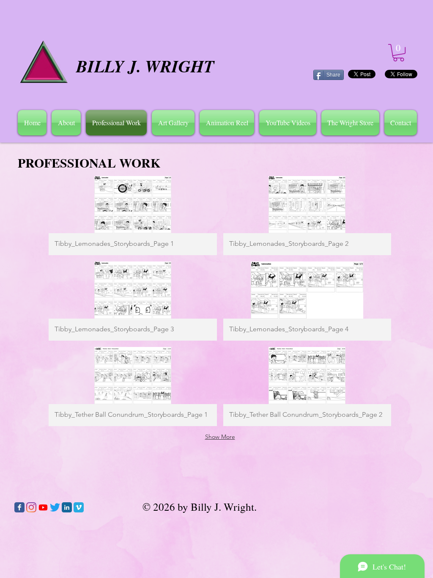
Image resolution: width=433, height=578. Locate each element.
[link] (398, 52)
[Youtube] (43, 507)
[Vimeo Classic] (79, 507)
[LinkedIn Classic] (67, 507)
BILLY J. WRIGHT (145, 66)
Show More (220, 436)
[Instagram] (31, 507)
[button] (66, 122)
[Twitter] (55, 507)
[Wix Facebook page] (19, 507)
